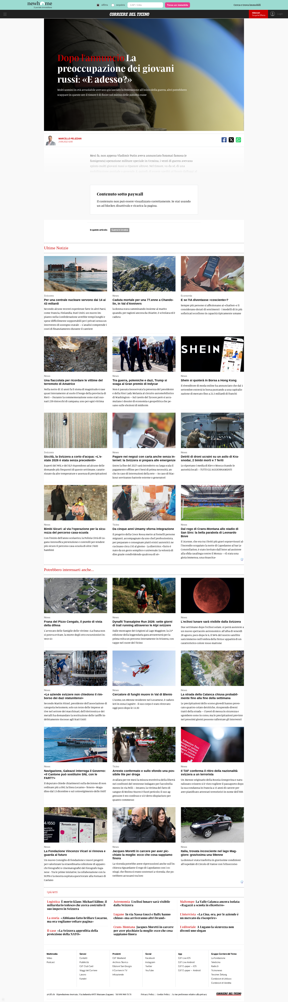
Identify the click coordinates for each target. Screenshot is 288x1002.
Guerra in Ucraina (120, 229)
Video (49, 958)
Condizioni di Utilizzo (221, 978)
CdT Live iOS (184, 958)
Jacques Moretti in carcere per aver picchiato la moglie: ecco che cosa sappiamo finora (144, 930)
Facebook (150, 958)
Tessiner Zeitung (219, 974)
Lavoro (83, 974)
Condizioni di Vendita (221, 983)
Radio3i (214, 966)
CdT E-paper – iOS (187, 966)
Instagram (150, 962)
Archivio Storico (120, 962)
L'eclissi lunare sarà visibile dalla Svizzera (142, 903)
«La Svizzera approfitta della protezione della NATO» (72, 932)
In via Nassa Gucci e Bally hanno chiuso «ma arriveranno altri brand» (142, 916)
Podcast (51, 962)
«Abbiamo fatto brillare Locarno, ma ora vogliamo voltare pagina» (77, 919)
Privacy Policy (147, 994)
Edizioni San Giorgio (122, 966)
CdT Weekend (119, 958)
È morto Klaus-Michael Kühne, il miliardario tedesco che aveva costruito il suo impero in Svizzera (77, 905)
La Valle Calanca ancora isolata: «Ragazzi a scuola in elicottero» (210, 903)
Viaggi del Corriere (88, 970)
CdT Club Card (86, 966)
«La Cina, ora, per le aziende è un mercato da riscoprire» (209, 916)
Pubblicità (84, 962)
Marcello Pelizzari (70, 138)
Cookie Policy (163, 994)
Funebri (83, 978)
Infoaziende (118, 974)
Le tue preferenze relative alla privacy (189, 994)
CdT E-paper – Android (189, 970)
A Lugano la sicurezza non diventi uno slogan (207, 928)
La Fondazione (218, 958)
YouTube (149, 970)
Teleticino (215, 962)
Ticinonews (216, 970)
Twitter (148, 966)
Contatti (83, 958)
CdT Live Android (186, 962)
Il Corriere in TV (119, 970)
